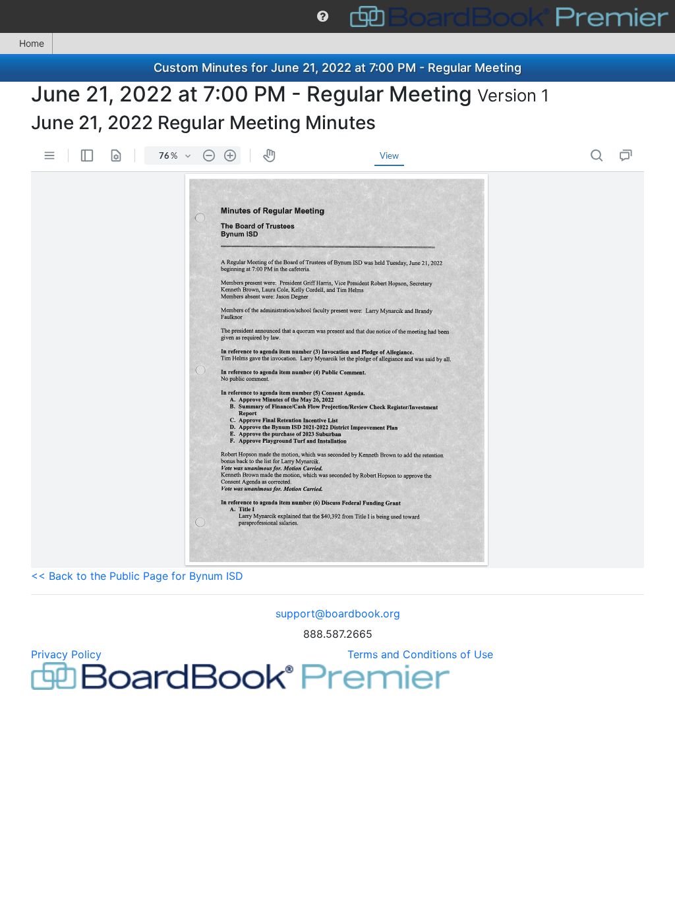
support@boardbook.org (338, 613)
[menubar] (337, 16)
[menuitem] (323, 16)
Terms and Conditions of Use (420, 654)
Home (31, 43)
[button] (323, 16)
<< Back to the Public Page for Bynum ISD (137, 575)
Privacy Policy (66, 654)
